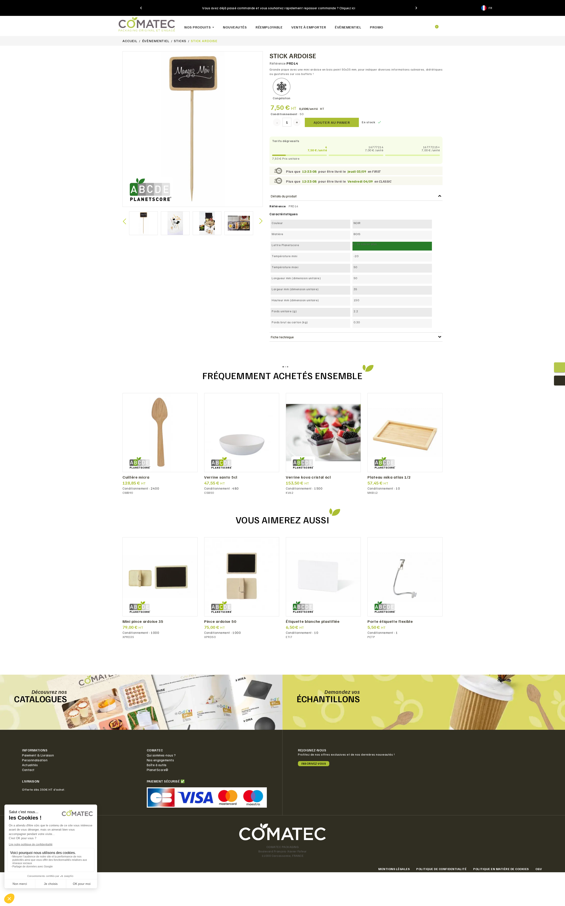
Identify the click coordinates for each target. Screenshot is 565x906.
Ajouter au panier (332, 122)
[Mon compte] (419, 24)
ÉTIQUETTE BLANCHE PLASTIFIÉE (313, 621)
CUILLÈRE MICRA (135, 477)
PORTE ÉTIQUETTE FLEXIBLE (390, 621)
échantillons (328, 698)
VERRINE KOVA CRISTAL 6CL (308, 477)
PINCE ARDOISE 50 (220, 621)
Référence (277, 63)
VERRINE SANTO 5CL (220, 477)
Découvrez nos (49, 691)
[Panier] (435, 24)
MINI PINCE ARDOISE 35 (142, 621)
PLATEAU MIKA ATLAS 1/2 (389, 477)
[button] (404, 25)
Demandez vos (342, 691)
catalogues (40, 698)
